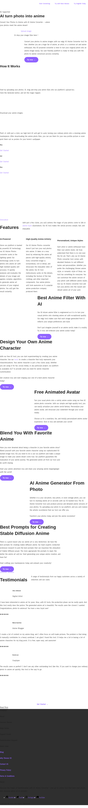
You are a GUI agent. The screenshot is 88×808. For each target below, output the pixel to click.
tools (16, 359)
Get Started (4, 150)
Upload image (26, 31)
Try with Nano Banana (62, 4)
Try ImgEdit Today (80, 4)
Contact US (4, 764)
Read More (4, 707)
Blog (2, 752)
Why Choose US (6, 758)
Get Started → (42, 704)
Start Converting (44, 4)
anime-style (27, 225)
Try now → (31, 59)
